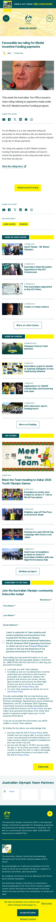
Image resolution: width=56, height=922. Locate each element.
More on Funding (27, 424)
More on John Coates (28, 325)
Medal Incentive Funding (27, 188)
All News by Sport (28, 571)
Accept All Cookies (28, 913)
